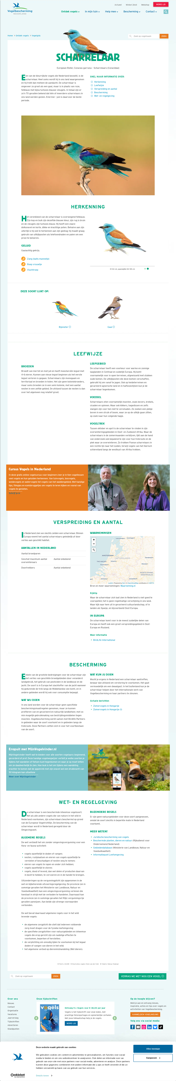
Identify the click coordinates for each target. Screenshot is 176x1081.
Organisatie (13, 1010)
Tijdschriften (13, 1021)
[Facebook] (132, 1027)
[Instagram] (144, 1027)
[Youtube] (138, 1027)
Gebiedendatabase (102, 847)
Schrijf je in (14, 493)
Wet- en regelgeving (104, 96)
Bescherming (130, 11)
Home (10, 35)
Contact (150, 11)
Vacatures (12, 1014)
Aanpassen (151, 1058)
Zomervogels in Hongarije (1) (107, 709)
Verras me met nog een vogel (141, 976)
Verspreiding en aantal (105, 89)
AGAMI (66, 964)
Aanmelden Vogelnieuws (145, 1014)
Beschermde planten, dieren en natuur (112, 840)
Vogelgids (36, 35)
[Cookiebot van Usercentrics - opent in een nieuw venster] (18, 1076)
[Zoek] (166, 11)
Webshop (145, 5)
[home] (20, 9)
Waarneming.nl (127, 586)
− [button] (94, 544)
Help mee (110, 11)
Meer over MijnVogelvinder (22, 776)
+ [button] (94, 539)
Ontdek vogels (69, 11)
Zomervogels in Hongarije (106, 706)
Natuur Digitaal (113, 964)
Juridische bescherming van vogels (111, 837)
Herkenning (100, 82)
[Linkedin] (149, 1027)
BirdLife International (104, 640)
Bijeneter (64, 327)
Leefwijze (99, 85)
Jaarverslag (13, 1018)
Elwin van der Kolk (92, 964)
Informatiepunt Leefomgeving (108, 854)
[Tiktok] (161, 1027)
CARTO (151, 583)
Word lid (71, 1023)
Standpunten (13, 1029)
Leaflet (110, 583)
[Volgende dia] (114, 1026)
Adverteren (13, 1025)
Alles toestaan (153, 1049)
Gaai (110, 327)
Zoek (164, 36)
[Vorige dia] (36, 1026)
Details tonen (42, 1075)
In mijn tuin (91, 11)
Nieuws (11, 1003)
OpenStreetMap (133, 583)
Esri (123, 583)
